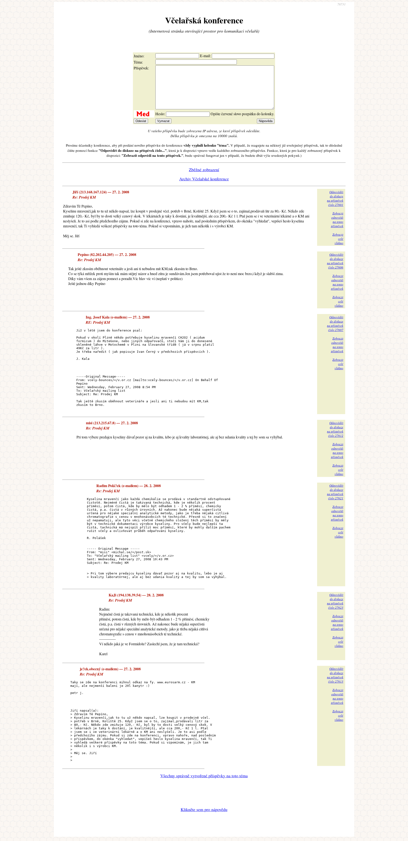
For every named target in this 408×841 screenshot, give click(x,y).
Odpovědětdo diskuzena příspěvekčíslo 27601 (335, 198)
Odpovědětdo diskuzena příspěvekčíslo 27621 (335, 491)
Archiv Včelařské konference (204, 179)
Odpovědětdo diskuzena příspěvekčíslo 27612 (335, 429)
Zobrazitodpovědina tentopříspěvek (337, 219)
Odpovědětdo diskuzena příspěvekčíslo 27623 (335, 601)
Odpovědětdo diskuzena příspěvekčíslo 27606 (335, 260)
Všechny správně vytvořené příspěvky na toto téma (204, 775)
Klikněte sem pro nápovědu (204, 809)
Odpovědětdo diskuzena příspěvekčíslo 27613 (335, 675)
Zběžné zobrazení (204, 169)
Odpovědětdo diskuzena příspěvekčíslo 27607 (335, 323)
